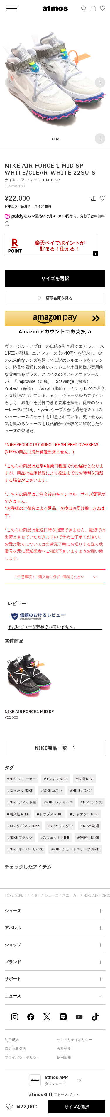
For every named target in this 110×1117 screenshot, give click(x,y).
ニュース (13, 995)
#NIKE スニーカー (21, 778)
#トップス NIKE (49, 814)
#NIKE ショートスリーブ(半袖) (75, 849)
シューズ (52, 895)
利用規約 (12, 1039)
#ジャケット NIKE (84, 814)
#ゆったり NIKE (20, 790)
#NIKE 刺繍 (89, 825)
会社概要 (64, 1048)
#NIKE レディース (58, 802)
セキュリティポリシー (74, 1039)
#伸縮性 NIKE (88, 837)
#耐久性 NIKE (18, 814)
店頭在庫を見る (58, 298)
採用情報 (64, 1057)
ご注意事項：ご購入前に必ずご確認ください (49, 576)
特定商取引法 (15, 1048)
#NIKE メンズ (91, 802)
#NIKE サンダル (60, 825)
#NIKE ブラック (20, 837)
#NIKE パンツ (81, 790)
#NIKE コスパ (51, 790)
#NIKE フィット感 (21, 802)
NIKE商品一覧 (51, 748)
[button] (10, 82)
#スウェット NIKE (54, 837)
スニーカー (71, 895)
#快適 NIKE (84, 778)
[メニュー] (11, 8)
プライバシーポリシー (22, 1057)
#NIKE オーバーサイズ (25, 849)
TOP (8, 895)
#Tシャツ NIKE (56, 778)
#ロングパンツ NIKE (23, 825)
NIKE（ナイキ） (28, 895)
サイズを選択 (55, 278)
